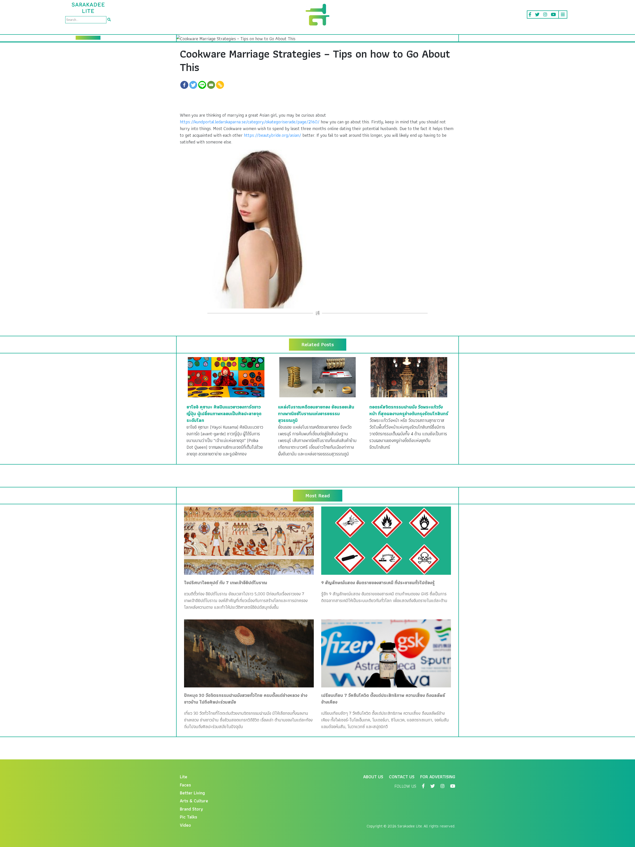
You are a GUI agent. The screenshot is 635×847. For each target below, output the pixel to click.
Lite (183, 776)
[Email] (211, 85)
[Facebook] (184, 85)
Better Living (192, 792)
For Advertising (437, 776)
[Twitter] (193, 85)
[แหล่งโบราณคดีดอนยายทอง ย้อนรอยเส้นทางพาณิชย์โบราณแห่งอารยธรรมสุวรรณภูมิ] (317, 376)
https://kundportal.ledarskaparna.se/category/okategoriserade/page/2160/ (249, 121)
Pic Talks (188, 816)
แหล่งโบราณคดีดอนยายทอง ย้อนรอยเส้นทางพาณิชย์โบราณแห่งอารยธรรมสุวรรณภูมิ (316, 413)
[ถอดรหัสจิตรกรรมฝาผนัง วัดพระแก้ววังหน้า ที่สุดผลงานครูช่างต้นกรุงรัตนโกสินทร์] (409, 376)
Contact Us (401, 776)
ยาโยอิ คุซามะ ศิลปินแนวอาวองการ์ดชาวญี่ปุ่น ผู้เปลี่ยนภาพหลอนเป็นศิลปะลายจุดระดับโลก (224, 413)
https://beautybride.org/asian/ (272, 135)
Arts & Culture (194, 800)
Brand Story (191, 809)
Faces (185, 784)
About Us (373, 776)
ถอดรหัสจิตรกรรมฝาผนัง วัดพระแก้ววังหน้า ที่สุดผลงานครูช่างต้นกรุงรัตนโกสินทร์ (408, 410)
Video (185, 825)
